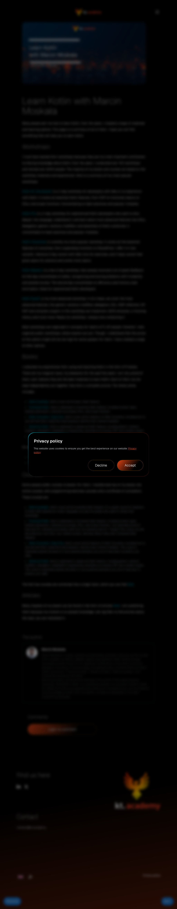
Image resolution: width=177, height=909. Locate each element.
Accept (130, 465)
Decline (101, 465)
